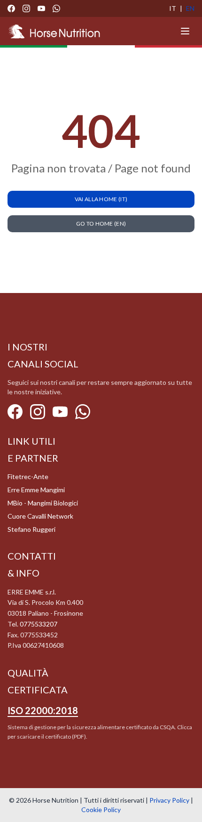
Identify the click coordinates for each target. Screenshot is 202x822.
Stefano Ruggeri (31, 529)
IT (172, 8)
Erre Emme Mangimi (36, 490)
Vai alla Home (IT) (101, 199)
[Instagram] (26, 8)
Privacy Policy (169, 800)
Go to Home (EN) (101, 223)
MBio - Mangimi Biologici (43, 503)
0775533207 (38, 624)
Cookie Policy (101, 810)
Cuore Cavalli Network (40, 516)
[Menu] (185, 31)
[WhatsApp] (56, 8)
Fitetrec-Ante (28, 476)
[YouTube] (41, 8)
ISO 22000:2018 (43, 710)
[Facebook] (11, 8)
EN (190, 8)
